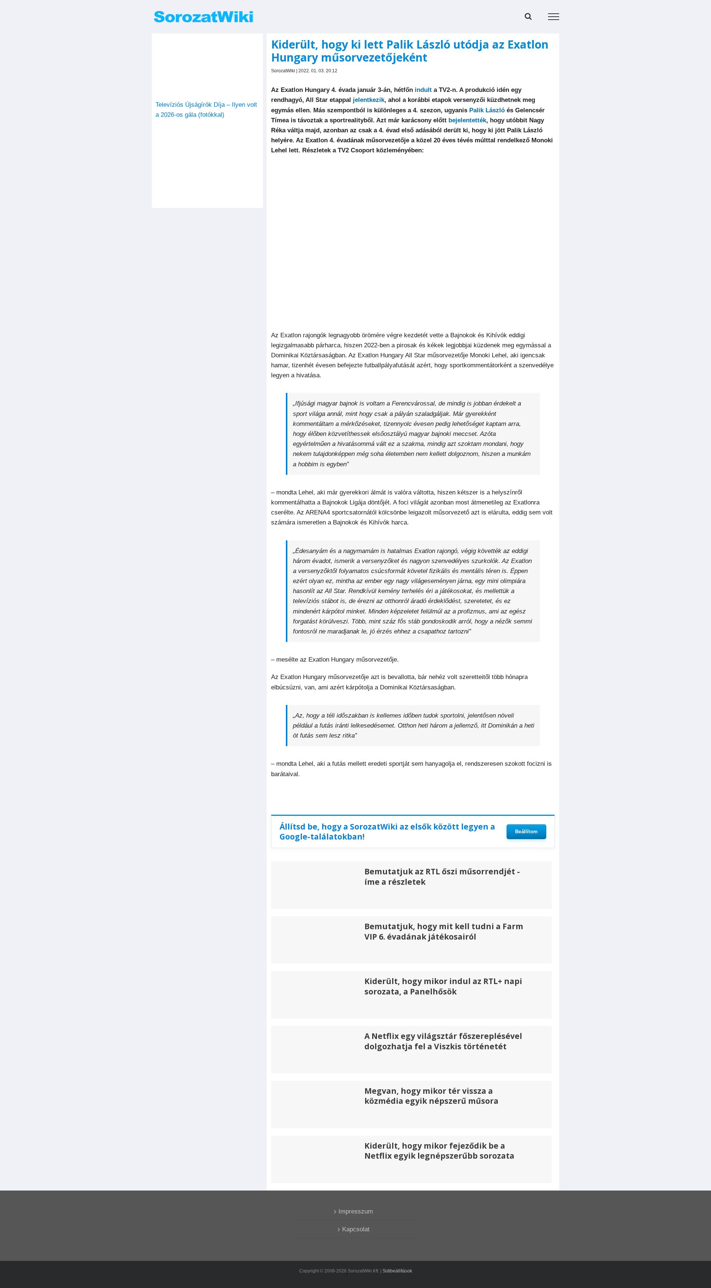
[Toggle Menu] (554, 16)
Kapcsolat (356, 1229)
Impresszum (355, 1211)
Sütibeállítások (397, 1271)
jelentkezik (368, 99)
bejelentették (467, 120)
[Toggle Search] (528, 16)
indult (423, 89)
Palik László (487, 110)
